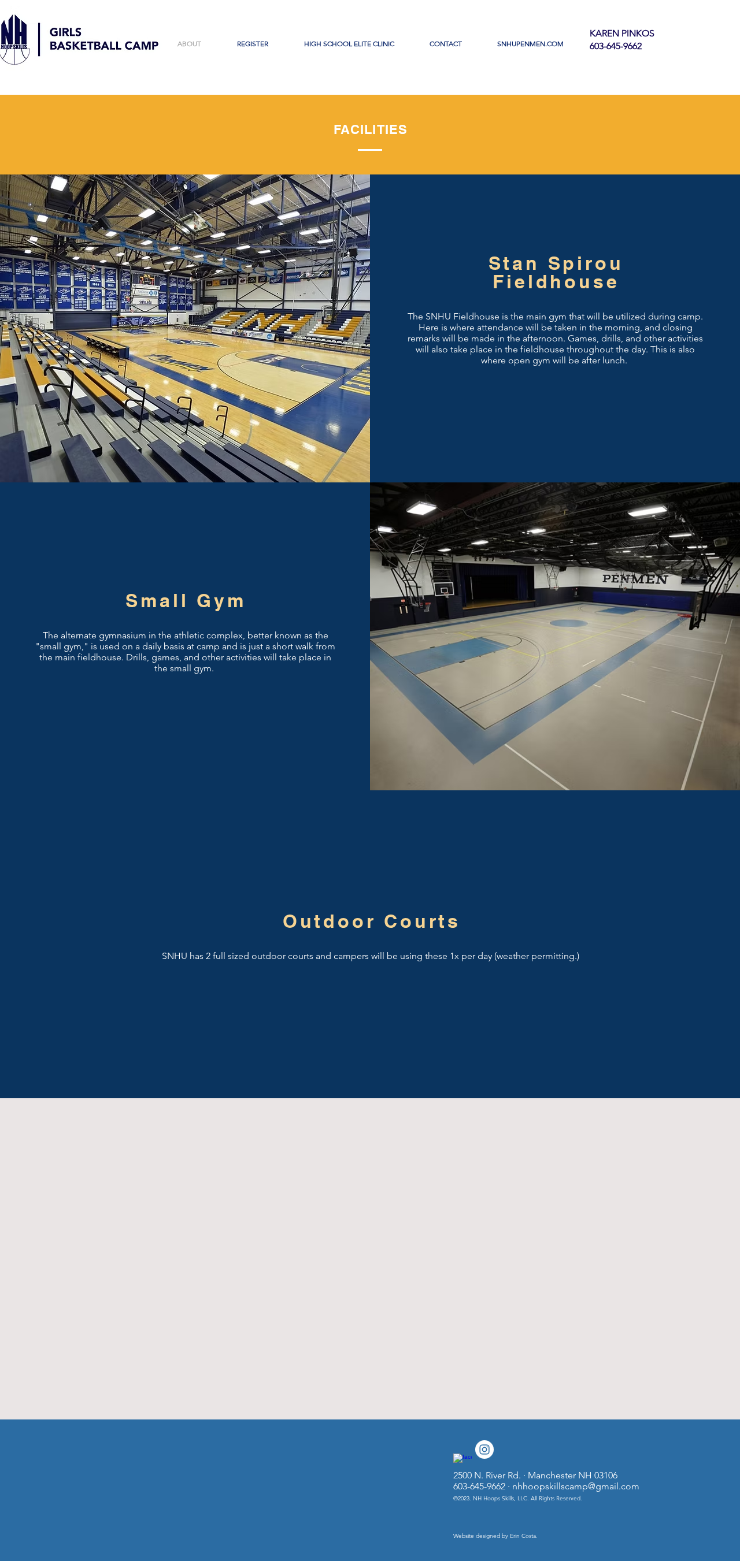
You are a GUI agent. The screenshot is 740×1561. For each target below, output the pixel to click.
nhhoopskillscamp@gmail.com (575, 1486)
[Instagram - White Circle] (484, 1449)
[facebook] (462, 1463)
